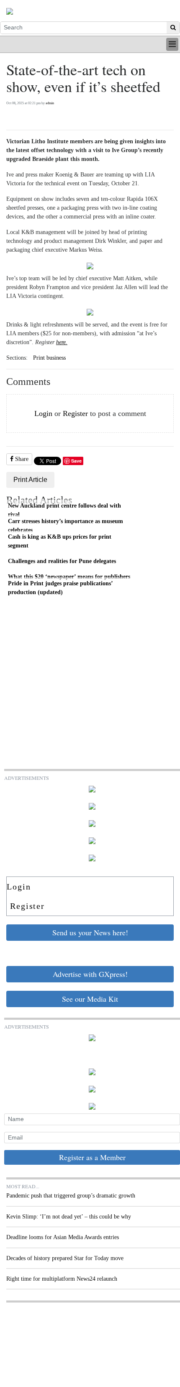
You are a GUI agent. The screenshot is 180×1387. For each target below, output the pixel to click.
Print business (49, 358)
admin (50, 103)
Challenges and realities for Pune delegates (62, 561)
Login (43, 413)
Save (76, 461)
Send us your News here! (90, 932)
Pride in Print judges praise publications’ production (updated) (60, 588)
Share (20, 459)
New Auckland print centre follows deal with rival (64, 510)
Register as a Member (92, 1157)
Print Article (30, 479)
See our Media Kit (90, 999)
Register (75, 413)
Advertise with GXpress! (90, 974)
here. (61, 342)
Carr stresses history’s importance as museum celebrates (65, 526)
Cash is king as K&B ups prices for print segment (59, 541)
